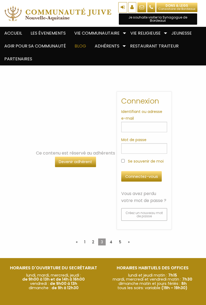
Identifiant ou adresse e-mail (141, 115)
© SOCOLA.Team (103, 300)
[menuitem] (13, 33)
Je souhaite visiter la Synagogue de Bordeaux (157, 19)
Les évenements (48, 33)
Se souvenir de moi (145, 161)
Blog (80, 46)
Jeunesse (181, 33)
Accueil (13, 33)
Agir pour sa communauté (35, 46)
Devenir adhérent (75, 161)
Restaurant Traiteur (154, 46)
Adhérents (107, 46)
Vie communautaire (97, 33)
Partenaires (18, 59)
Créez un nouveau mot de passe (144, 214)
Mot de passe (133, 139)
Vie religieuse (145, 33)
